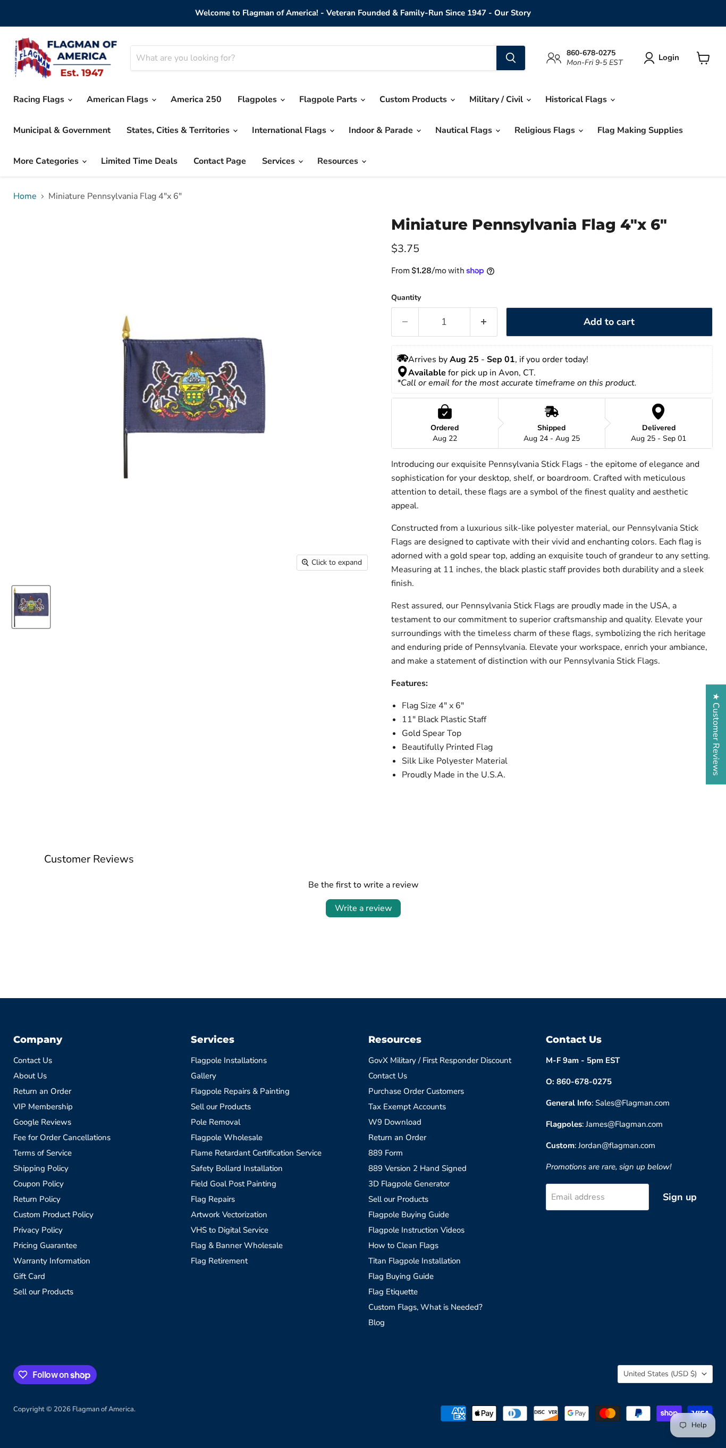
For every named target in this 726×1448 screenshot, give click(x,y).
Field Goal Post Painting (233, 1183)
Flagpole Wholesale (227, 1137)
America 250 (196, 99)
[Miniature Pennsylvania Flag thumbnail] (31, 607)
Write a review (363, 908)
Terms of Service (42, 1153)
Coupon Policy (38, 1183)
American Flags (118, 99)
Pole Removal (215, 1122)
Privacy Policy (38, 1230)
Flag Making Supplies (640, 130)
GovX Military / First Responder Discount (439, 1060)
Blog (376, 1322)
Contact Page (219, 161)
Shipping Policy (41, 1168)
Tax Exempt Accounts (407, 1106)
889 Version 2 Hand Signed (417, 1168)
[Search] (510, 58)
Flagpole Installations (229, 1060)
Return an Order (42, 1091)
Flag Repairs (213, 1199)
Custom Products (414, 99)
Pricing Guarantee (45, 1245)
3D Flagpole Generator (409, 1183)
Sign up (680, 1197)
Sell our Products (43, 1291)
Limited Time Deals (139, 161)
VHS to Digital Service (229, 1230)
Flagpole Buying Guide (408, 1214)
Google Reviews (42, 1122)
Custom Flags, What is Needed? (425, 1307)
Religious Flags (545, 130)
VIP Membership (43, 1106)
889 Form (385, 1153)
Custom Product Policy (53, 1214)
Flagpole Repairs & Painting (240, 1091)
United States (660, 1374)
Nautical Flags (464, 130)
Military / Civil (497, 99)
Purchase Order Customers (416, 1091)
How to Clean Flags (403, 1245)
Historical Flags (577, 99)
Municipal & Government (62, 130)
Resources (338, 161)
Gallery (203, 1075)
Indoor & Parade (382, 130)
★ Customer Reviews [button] (716, 734)
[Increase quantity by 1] (483, 322)
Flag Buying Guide (401, 1276)
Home (25, 196)
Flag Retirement (219, 1261)
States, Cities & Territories (179, 130)
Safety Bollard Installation (237, 1168)
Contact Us (32, 1060)
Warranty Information (51, 1261)
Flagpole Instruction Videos (416, 1230)
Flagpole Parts (329, 99)
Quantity (406, 298)
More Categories (47, 161)
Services (279, 161)
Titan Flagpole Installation (414, 1261)
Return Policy (37, 1199)
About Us (30, 1075)
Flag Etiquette (393, 1291)
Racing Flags (39, 99)
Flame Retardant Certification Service (256, 1153)
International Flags (290, 130)
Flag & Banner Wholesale (237, 1245)
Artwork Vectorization (229, 1214)
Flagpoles (258, 99)
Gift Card (29, 1276)
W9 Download (394, 1122)
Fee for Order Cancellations (62, 1137)
